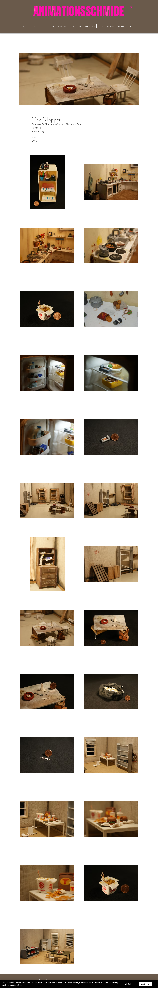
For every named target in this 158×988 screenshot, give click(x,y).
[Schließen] (155, 984)
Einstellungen (130, 984)
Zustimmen (145, 984)
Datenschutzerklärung (13, 985)
